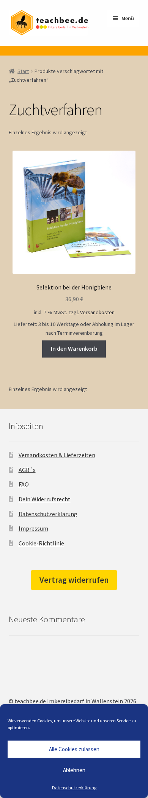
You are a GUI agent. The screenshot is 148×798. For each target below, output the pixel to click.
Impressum (33, 528)
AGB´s (27, 470)
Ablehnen (74, 770)
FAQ (24, 484)
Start (23, 71)
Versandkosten (97, 312)
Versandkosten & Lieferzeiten (57, 455)
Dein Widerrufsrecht (45, 499)
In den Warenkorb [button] (74, 348)
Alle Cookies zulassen (74, 749)
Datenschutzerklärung (74, 787)
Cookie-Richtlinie (41, 543)
